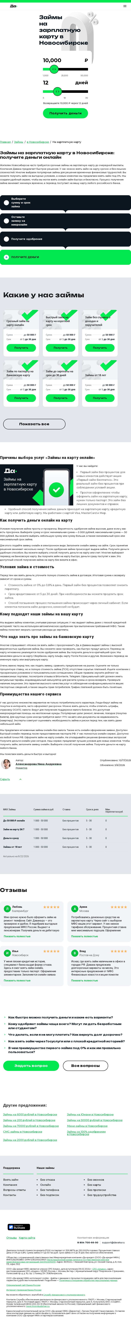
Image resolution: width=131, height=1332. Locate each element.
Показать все (34, 424)
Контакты (9, 1195)
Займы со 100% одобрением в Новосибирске (86, 1133)
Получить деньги (65, 113)
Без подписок (49, 1195)
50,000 (84, 76)
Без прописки (96, 1189)
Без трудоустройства (101, 1195)
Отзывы (11, 1238)
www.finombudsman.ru (38, 1306)
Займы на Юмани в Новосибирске (90, 1114)
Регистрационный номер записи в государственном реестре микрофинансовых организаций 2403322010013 (57, 1260)
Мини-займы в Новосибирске (87, 1126)
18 (65, 98)
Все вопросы (85, 1066)
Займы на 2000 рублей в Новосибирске (30, 1140)
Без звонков (95, 1179)
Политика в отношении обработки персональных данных (88, 1280)
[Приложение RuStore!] (19, 1227)
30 (86, 98)
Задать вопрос (31, 1066)
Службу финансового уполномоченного (64, 1295)
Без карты (94, 1184)
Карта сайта (27, 1238)
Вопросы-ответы (14, 1189)
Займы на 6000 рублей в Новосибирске (30, 1114)
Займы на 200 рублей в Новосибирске (29, 1120)
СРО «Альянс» (99, 1269)
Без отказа (47, 1179)
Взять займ (10, 1179)
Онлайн (45, 1184)
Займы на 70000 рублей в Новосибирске (31, 1126)
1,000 (45, 76)
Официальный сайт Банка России (23, 1285)
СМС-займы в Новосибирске (22, 1131)
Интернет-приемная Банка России (23, 1290)
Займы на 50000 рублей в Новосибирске (95, 1120)
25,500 (64, 76)
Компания (10, 1184)
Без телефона (49, 1189)
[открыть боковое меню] (125, 6)
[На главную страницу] (13, 6)
